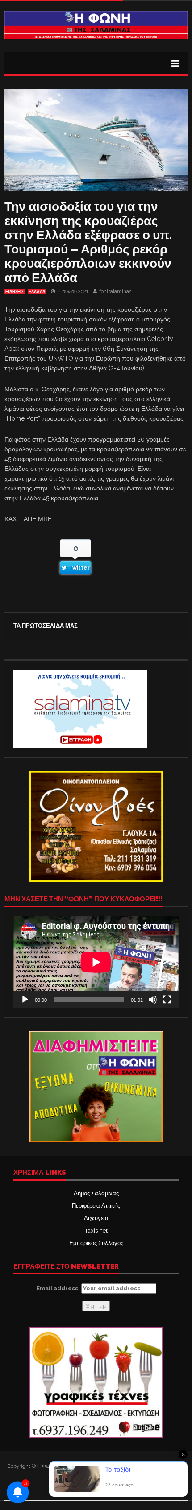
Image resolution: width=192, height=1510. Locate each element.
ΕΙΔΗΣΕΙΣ (14, 291)
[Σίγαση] (152, 999)
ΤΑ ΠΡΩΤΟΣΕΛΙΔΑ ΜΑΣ (45, 625)
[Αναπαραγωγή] (25, 999)
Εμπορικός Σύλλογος (96, 1243)
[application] (96, 962)
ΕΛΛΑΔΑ (37, 291)
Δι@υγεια (96, 1218)
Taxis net (96, 1230)
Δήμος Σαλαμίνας (96, 1193)
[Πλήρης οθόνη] (167, 999)
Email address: (58, 1288)
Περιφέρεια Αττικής (96, 1205)
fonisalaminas (115, 291)
